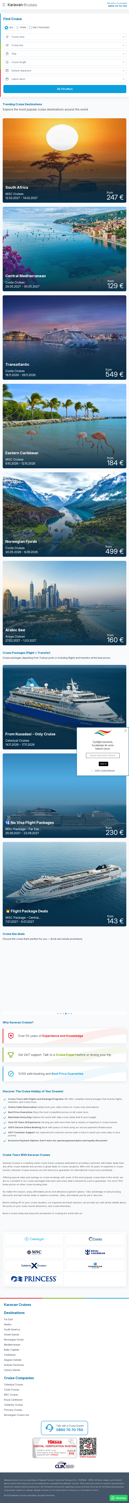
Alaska (7, 1324)
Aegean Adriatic (13, 1359)
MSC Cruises (11, 1394)
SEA (11, 27)
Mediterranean (12, 1344)
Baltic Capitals (11, 1349)
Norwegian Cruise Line (16, 1414)
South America (12, 1329)
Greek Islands (11, 1334)
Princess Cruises (13, 1409)
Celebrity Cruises (13, 1404)
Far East (8, 1319)
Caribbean (10, 1354)
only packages (41, 27)
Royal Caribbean (13, 1399)
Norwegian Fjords (14, 1339)
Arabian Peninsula (14, 1364)
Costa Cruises (11, 1389)
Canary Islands (12, 1370)
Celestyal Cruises (13, 1384)
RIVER (23, 27)
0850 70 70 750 (117, 6)
